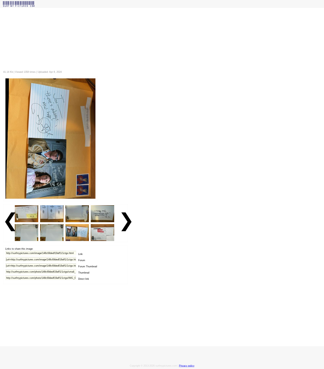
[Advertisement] (115, 40)
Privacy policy (186, 365)
